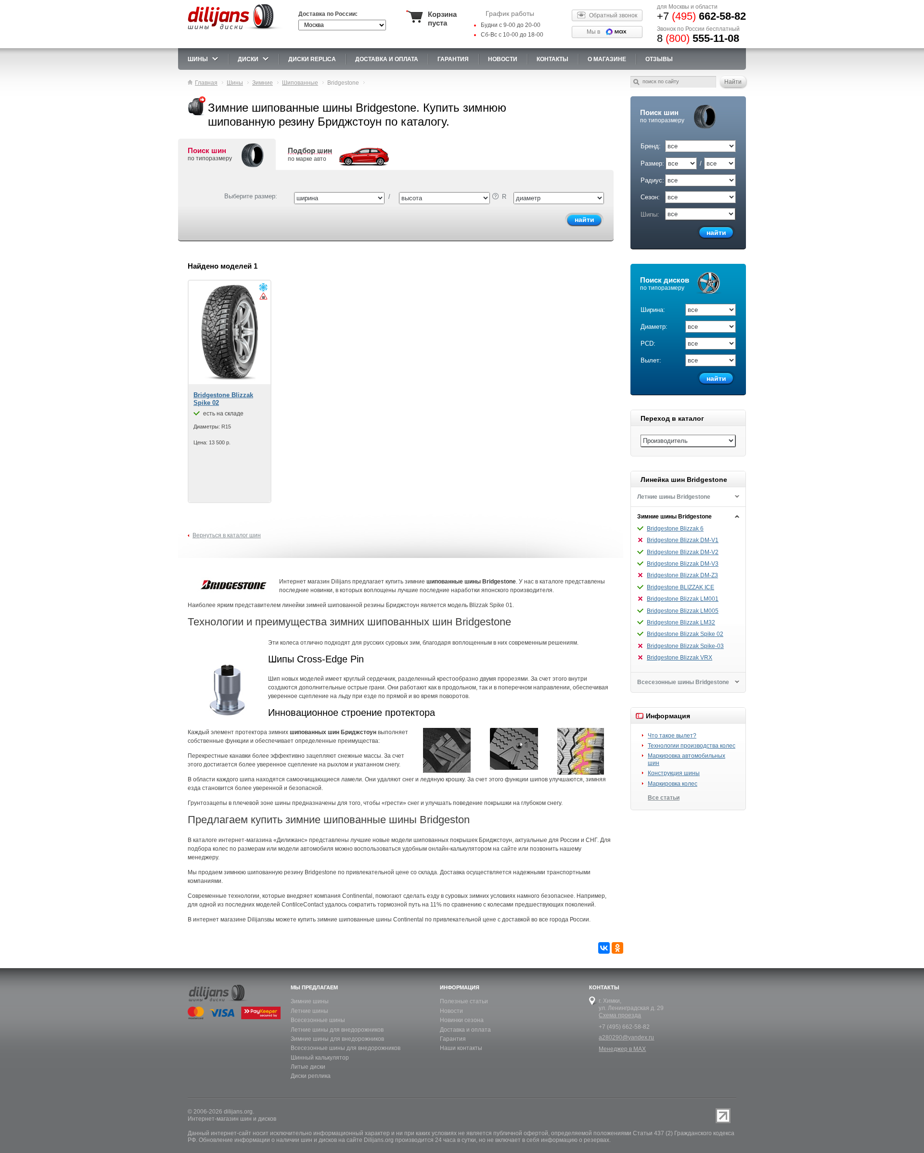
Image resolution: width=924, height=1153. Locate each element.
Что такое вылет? (672, 735)
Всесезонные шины (318, 1020)
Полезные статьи (464, 1001)
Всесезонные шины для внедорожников (345, 1048)
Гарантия (453, 59)
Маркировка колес (672, 783)
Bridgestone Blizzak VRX (679, 657)
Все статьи (664, 797)
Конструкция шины (674, 773)
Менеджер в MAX (622, 1049)
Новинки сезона (462, 1020)
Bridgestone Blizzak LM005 (683, 611)
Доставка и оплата (465, 1029)
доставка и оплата (386, 59)
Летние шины (309, 1011)
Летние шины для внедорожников (337, 1029)
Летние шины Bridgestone (673, 496)
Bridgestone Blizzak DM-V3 (683, 563)
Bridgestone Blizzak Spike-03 (685, 646)
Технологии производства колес (691, 745)
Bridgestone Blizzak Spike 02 (685, 634)
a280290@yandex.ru (626, 1037)
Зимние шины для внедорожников (337, 1039)
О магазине (607, 59)
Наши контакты (461, 1048)
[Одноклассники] (617, 948)
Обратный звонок (613, 15)
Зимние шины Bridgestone (674, 516)
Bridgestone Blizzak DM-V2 (683, 552)
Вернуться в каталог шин (226, 535)
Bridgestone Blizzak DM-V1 (683, 540)
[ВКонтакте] (604, 948)
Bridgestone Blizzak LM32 (681, 622)
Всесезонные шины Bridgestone (683, 682)
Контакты (552, 59)
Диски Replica (312, 59)
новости (502, 59)
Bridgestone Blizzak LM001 (683, 599)
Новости (451, 1011)
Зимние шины (310, 1001)
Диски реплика (311, 1076)
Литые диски (308, 1066)
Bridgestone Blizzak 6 (675, 528)
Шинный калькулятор (320, 1057)
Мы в (593, 31)
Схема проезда (620, 1015)
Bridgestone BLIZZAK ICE (680, 587)
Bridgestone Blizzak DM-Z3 (682, 575)
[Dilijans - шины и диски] (235, 29)
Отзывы (659, 59)
